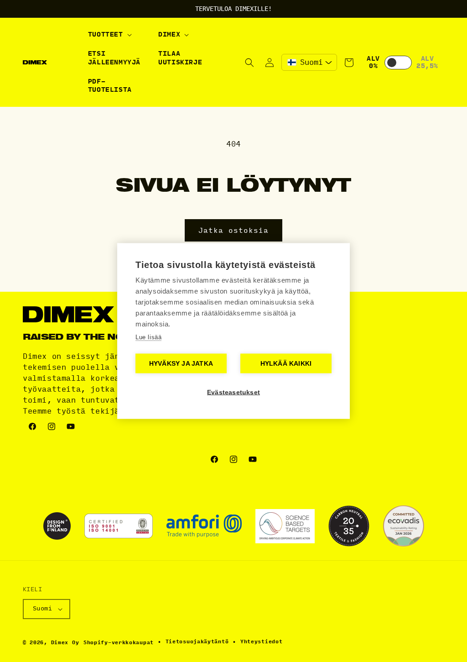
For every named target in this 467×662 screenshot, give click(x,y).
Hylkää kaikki (286, 363)
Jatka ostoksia (233, 230)
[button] (109, 34)
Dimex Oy (65, 643)
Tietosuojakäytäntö (197, 642)
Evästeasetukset (233, 392)
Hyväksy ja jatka (181, 363)
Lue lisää (148, 337)
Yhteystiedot (261, 642)
